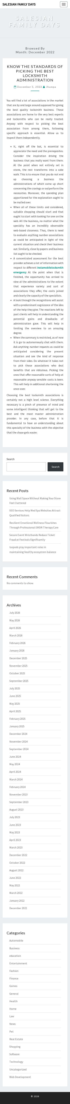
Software (14, 1054)
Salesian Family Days (19, 4)
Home (12, 1008)
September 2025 (18, 681)
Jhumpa (51, 86)
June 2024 (15, 756)
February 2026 (17, 643)
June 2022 (15, 877)
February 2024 (17, 787)
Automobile (16, 940)
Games (13, 986)
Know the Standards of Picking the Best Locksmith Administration (35, 73)
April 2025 (15, 711)
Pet (11, 1031)
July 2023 (14, 817)
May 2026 (14, 620)
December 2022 (18, 855)
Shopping (15, 1046)
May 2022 (14, 885)
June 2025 (15, 696)
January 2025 (16, 726)
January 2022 (16, 900)
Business (14, 948)
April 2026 (15, 628)
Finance (13, 978)
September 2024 (18, 749)
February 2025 (17, 718)
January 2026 (16, 650)
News (12, 1023)
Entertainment (18, 963)
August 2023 (16, 809)
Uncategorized (18, 1069)
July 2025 (14, 688)
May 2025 (14, 703)
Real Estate (16, 1039)
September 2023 (18, 802)
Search (10, 459)
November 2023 (18, 794)
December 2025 (18, 658)
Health (13, 1001)
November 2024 (18, 741)
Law (11, 1016)
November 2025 (18, 665)
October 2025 (17, 673)
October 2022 (17, 862)
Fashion (13, 971)
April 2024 (15, 771)
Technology (16, 1061)
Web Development (20, 1077)
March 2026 (15, 635)
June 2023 (15, 825)
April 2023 (15, 840)
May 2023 (14, 832)
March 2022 (15, 893)
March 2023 (15, 847)
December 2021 (18, 908)
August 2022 (16, 870)
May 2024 (14, 764)
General (14, 993)
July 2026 (14, 612)
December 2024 (18, 733)
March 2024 (15, 779)
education (15, 955)
